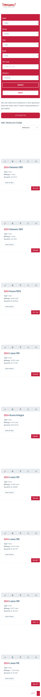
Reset (20, 93)
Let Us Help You (20, 115)
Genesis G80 (13, 167)
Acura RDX (12, 291)
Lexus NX (12, 353)
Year (4, 40)
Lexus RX (11, 477)
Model (4, 29)
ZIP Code (5, 62)
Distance (5, 73)
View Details (9, 183)
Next (33, 693)
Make (4, 18)
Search (20, 85)
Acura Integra (14, 415)
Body (4, 51)
